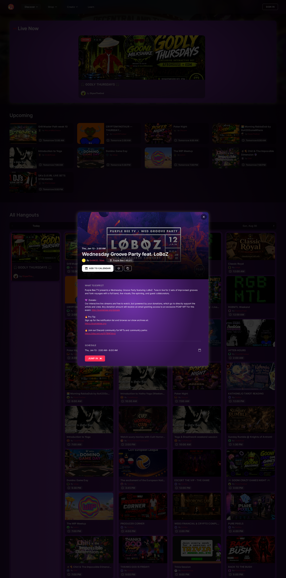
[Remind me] (119, 268)
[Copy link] (128, 268)
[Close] (204, 217)
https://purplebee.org (95, 323)
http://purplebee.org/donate (106, 310)
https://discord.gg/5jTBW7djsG (100, 333)
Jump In (93, 358)
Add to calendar (100, 268)
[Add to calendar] (199, 350)
